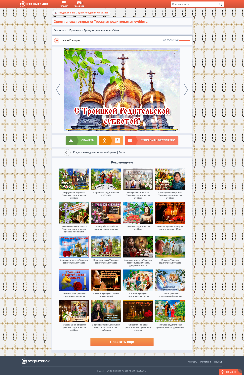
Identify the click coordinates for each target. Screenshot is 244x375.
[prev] (58, 89)
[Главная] (34, 4)
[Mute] (177, 40)
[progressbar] (184, 40)
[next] (186, 89)
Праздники (75, 30)
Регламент (205, 362)
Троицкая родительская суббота (101, 30)
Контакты (192, 362)
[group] (122, 40)
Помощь (218, 362)
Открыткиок (60, 30)
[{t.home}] (36, 361)
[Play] (56, 40)
